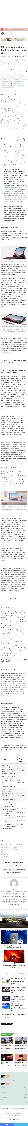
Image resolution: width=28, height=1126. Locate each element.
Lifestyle (4, 1092)
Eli (3, 56)
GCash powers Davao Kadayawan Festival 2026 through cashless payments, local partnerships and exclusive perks (18, 1007)
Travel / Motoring (6, 1102)
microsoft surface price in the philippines (14, 869)
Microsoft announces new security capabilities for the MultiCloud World (21, 1047)
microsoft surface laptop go (14, 865)
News (3, 1094)
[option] (14, 919)
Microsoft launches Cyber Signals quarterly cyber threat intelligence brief (7, 844)
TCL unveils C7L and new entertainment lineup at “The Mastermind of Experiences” (18, 998)
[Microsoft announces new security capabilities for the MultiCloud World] (21, 1040)
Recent (6, 973)
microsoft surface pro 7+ (14, 872)
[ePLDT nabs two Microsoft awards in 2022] (7, 1057)
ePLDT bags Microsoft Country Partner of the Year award (19, 844)
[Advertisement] (14, 14)
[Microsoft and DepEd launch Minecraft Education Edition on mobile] (7, 1040)
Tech (7, 43)
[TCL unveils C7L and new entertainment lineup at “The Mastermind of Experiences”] (6, 998)
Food (3, 1090)
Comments (20, 973)
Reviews (4, 1097)
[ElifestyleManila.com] (7, 33)
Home (3, 43)
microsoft (7, 862)
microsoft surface (18, 862)
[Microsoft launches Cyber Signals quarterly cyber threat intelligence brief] (21, 1057)
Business (4, 1087)
